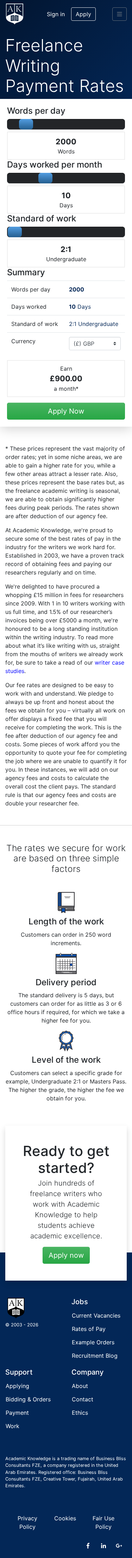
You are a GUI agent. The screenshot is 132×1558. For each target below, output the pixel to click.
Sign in (56, 14)
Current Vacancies (96, 1315)
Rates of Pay (89, 1328)
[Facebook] (88, 1545)
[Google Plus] (119, 1545)
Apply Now (66, 411)
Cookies (65, 1518)
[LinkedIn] (103, 1545)
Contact (82, 1399)
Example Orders (93, 1342)
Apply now (66, 1255)
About (80, 1385)
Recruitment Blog (95, 1355)
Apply (83, 14)
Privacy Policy (27, 1522)
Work (12, 1426)
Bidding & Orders (28, 1399)
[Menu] (119, 14)
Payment (17, 1412)
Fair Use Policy (103, 1522)
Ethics (80, 1412)
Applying (17, 1385)
